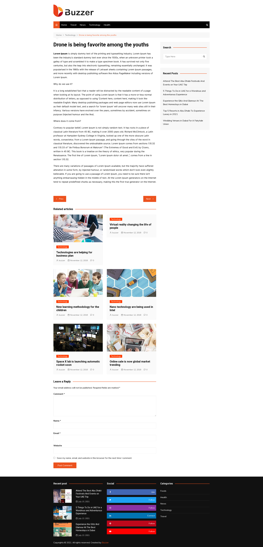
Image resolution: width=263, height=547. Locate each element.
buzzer (62, 260)
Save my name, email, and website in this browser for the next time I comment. (94, 458)
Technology (94, 24)
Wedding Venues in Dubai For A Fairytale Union (183, 122)
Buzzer (105, 542)
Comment (59, 394)
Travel (73, 24)
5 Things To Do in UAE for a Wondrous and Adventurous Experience (184, 92)
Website (57, 445)
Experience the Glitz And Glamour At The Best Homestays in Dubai (183, 102)
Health (107, 24)
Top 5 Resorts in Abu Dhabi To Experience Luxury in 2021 (184, 112)
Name (57, 420)
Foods (163, 490)
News (83, 24)
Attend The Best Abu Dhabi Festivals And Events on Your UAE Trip (184, 83)
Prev (61, 199)
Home (64, 24)
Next (148, 199)
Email (57, 433)
